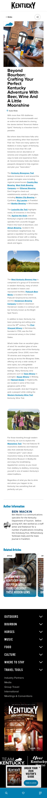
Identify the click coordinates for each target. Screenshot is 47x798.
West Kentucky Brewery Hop (24, 279)
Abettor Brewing (18, 203)
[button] (6, 793)
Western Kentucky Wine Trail (20, 395)
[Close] (39, 767)
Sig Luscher (22, 200)
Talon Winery (29, 373)
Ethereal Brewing (28, 188)
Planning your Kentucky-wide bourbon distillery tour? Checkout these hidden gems (18, 584)
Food (7, 647)
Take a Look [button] (31, 783)
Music (8, 639)
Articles (10, 17)
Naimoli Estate (17, 379)
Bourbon (10, 624)
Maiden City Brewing (25, 197)
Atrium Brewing (14, 227)
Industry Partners (14, 678)
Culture (10, 654)
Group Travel (11, 687)
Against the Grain (19, 215)
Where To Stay (14, 662)
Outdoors (11, 616)
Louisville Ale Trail (19, 209)
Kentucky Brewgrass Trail (22, 173)
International (11, 691)
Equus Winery (23, 376)
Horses (9, 631)
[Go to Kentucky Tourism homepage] (23, 5)
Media (7, 682)
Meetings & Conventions (18, 696)
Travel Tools (13, 669)
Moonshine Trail (14, 443)
